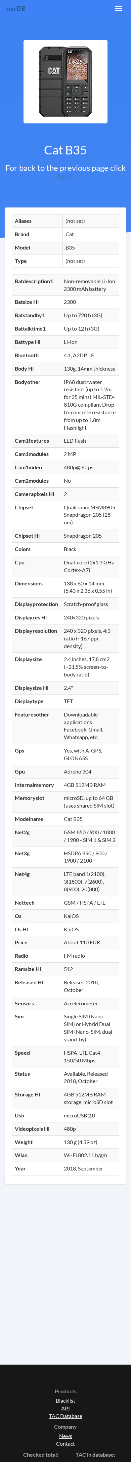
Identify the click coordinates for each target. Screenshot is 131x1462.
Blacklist (65, 1400)
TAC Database (65, 1416)
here (65, 176)
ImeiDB (15, 8)
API (65, 1408)
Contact (65, 1443)
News (65, 1436)
